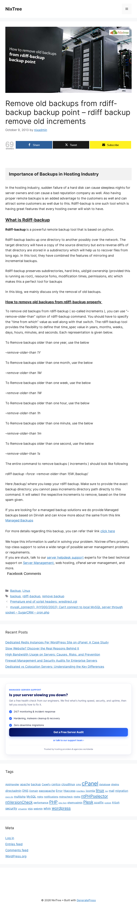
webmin (38, 808)
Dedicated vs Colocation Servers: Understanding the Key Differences (54, 666)
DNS (25, 790)
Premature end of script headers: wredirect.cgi (43, 601)
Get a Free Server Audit (69, 732)
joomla (90, 790)
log (106, 791)
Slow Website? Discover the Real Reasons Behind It (42, 648)
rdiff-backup (31, 596)
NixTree (13, 9)
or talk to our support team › (68, 740)
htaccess (69, 790)
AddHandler (12, 784)
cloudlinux (68, 784)
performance (41, 802)
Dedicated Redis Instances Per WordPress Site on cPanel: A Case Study (57, 642)
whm (47, 808)
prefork (108, 803)
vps (30, 808)
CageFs (46, 784)
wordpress (61, 808)
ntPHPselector (94, 796)
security (11, 808)
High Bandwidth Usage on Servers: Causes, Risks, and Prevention (52, 654)
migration (121, 790)
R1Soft (116, 802)
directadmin (13, 790)
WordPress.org (15, 856)
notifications (51, 796)
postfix (99, 802)
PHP (53, 802)
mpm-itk (9, 797)
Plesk (88, 802)
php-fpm (63, 803)
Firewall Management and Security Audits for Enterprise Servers (51, 660)
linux (100, 790)
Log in (9, 838)
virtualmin (22, 809)
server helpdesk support (65, 557)
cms (78, 784)
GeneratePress (86, 900)
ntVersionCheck (19, 802)
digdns (115, 784)
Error (59, 790)
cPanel (90, 783)
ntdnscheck (66, 796)
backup (15, 596)
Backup (15, 590)
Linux (26, 590)
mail (111, 790)
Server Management (38, 563)
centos (55, 784)
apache (25, 784)
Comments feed (16, 850)
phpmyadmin (74, 802)
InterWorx (80, 791)
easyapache (47, 790)
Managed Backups (19, 520)
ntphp (77, 796)
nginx (40, 796)
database (104, 784)
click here (107, 531)
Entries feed (14, 844)
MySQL (31, 796)
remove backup (53, 596)
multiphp (20, 796)
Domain (33, 790)
